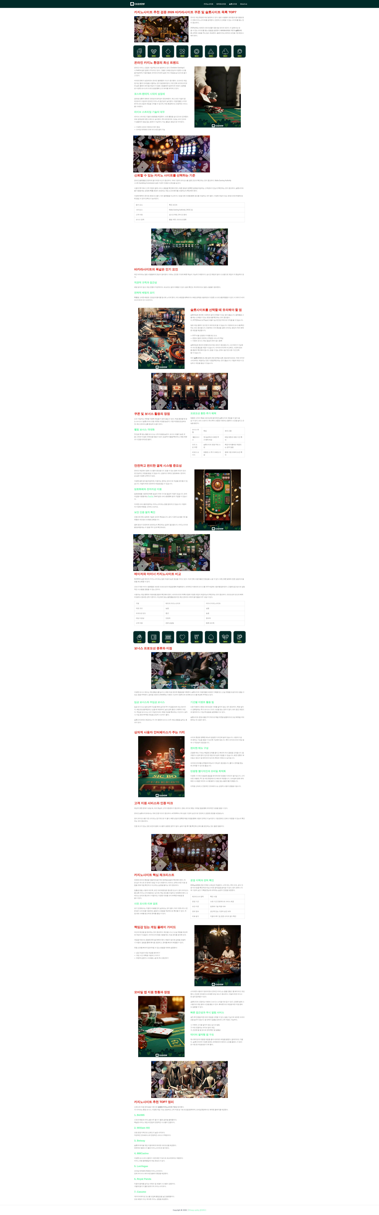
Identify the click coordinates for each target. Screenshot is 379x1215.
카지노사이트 (208, 4)
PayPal (150, 496)
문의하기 (203, 1210)
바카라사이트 (221, 4)
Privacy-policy (194, 1210)
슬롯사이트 (233, 4)
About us (243, 4)
